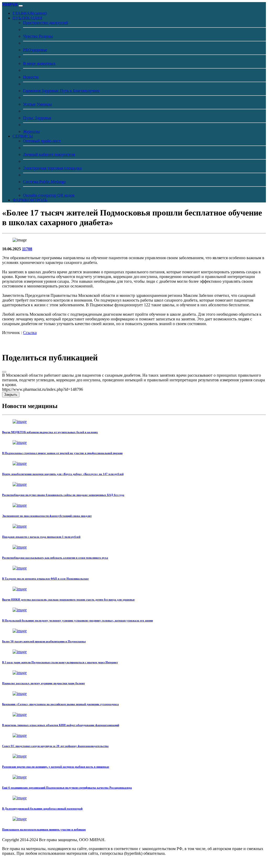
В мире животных (39, 63)
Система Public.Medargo (44, 181)
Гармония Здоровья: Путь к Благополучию (61, 90)
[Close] (4, 372)
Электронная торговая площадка (52, 168)
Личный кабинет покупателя (49, 154)
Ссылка (30, 332)
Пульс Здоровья (37, 118)
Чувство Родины (38, 36)
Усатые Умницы (37, 104)
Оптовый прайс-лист (42, 141)
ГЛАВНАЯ (30, 13)
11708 (27, 249)
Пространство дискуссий (45, 22)
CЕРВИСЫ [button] (23, 136)
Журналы (31, 131)
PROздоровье (35, 50)
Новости (30, 77)
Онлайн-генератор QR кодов (49, 195)
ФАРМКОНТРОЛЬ (30, 200)
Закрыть (10, 395)
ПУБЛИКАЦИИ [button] (27, 18)
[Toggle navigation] (21, 6)
